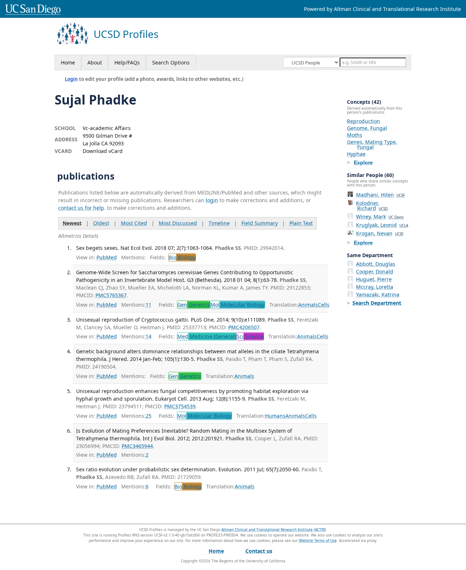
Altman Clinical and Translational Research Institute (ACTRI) (273, 529)
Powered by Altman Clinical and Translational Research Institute (382, 8)
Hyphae (356, 153)
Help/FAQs (127, 62)
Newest (72, 223)
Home (68, 62)
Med (206, 336)
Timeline (219, 223)
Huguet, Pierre (374, 279)
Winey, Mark (380, 216)
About (94, 62)
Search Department (376, 302)
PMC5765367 (111, 295)
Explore (363, 162)
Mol (237, 304)
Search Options (171, 62)
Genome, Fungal (367, 128)
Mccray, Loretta (374, 286)
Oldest (101, 223)
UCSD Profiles (126, 34)
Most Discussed (178, 223)
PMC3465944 (137, 446)
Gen (193, 304)
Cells (323, 304)
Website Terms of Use (318, 540)
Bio (182, 257)
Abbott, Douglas (375, 263)
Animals (308, 304)
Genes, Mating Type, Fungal (372, 144)
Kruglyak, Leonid (382, 224)
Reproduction (363, 121)
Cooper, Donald (374, 271)
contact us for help (81, 207)
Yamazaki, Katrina (377, 294)
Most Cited (134, 223)
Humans (275, 415)
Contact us (258, 550)
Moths (354, 134)
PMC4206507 (244, 327)
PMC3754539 (180, 406)
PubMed (106, 257)
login (212, 200)
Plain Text (301, 223)
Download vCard (103, 151)
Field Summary (259, 223)
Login (71, 79)
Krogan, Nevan (379, 233)
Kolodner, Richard (372, 206)
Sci (250, 336)
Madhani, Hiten (380, 194)
